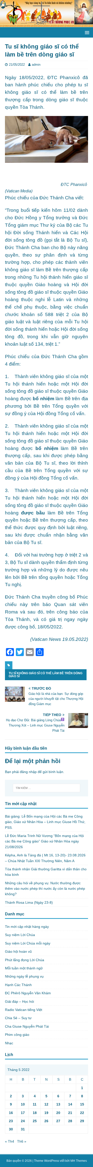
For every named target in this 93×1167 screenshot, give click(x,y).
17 (23, 1113)
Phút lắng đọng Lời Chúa (24, 960)
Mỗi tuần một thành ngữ (24, 968)
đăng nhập (28, 772)
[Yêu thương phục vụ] (46, 24)
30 (11, 1129)
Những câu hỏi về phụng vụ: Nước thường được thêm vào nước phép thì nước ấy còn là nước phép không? (45, 888)
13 (58, 1104)
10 (23, 1104)
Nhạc (9, 1043)
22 (82, 1113)
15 (82, 1104)
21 (70, 1113)
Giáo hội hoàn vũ (18, 951)
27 (58, 1121)
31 (23, 1129)
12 (46, 1104)
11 (34, 1104)
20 (58, 1113)
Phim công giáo (17, 1035)
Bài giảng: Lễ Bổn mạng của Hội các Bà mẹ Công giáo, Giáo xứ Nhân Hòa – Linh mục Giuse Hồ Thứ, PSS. (45, 822)
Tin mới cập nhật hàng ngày (27, 927)
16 (11, 1113)
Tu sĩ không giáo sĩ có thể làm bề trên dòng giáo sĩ (45, 674)
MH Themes (78, 1161)
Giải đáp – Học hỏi (19, 1001)
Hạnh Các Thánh (18, 985)
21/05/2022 (17, 64)
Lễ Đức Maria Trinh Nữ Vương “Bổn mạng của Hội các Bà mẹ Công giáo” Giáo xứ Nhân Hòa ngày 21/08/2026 (44, 841)
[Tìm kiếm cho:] (46, 788)
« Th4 (9, 1141)
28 (70, 1121)
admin (36, 64)
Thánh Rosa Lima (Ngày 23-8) (29, 902)
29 (82, 1121)
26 (46, 1121)
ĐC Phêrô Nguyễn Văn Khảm (28, 993)
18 (35, 1113)
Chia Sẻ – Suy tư (18, 1018)
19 (46, 1113)
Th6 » (21, 1141)
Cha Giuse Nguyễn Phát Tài (27, 1026)
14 (70, 1104)
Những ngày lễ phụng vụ (24, 976)
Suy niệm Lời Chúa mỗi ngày (27, 943)
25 (35, 1121)
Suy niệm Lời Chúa (20, 935)
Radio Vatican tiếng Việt (23, 1010)
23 (11, 1121)
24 (23, 1121)
